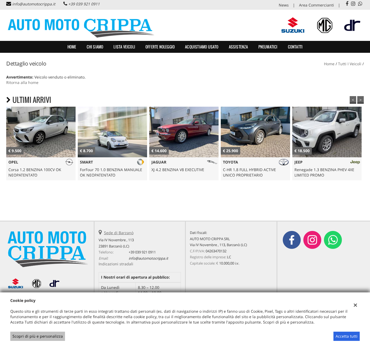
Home (71, 47)
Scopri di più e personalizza (37, 336)
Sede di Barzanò (119, 232)
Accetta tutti (347, 336)
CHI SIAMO (95, 47)
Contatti (295, 47)
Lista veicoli (124, 47)
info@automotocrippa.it (33, 3)
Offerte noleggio (160, 47)
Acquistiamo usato (201, 47)
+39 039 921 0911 (84, 3)
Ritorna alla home (22, 82)
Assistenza (238, 47)
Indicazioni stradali (116, 263)
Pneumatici (268, 47)
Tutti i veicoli (349, 63)
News (284, 5)
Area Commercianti (316, 5)
